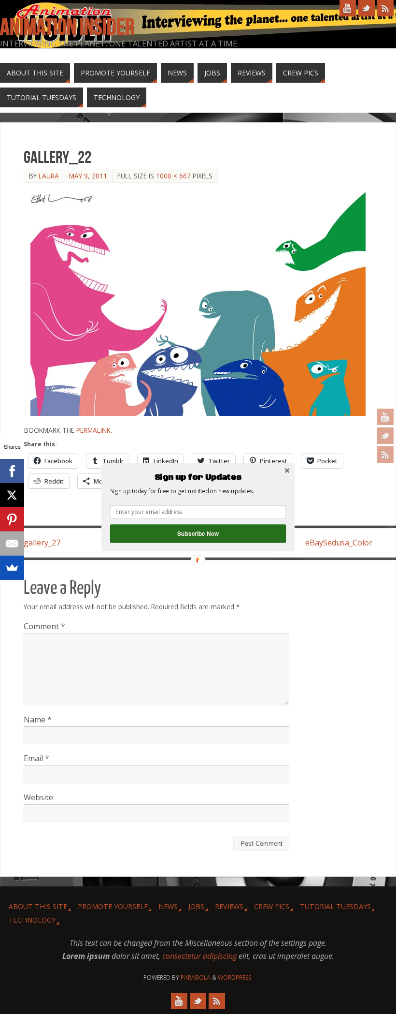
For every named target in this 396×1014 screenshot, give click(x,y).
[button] (198, 477)
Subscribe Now (198, 533)
